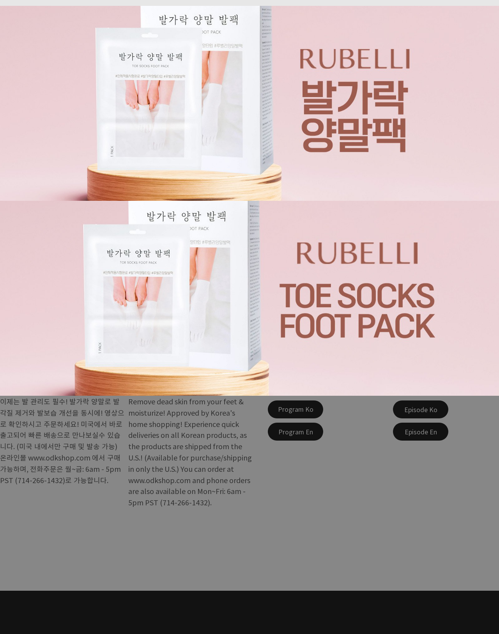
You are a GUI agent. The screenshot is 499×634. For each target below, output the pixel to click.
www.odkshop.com (59, 457)
